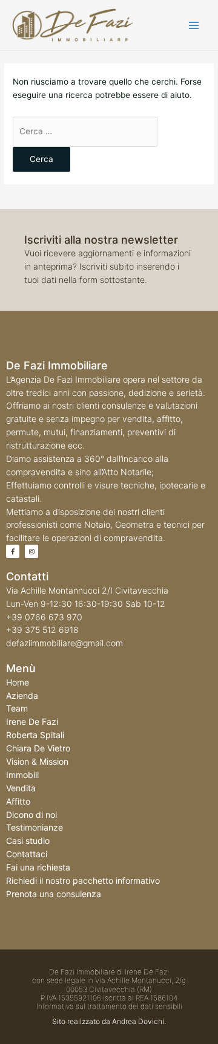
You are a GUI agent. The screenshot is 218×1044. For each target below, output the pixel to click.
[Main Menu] (194, 25)
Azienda (22, 695)
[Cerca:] (85, 131)
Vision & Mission (37, 761)
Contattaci (26, 854)
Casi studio (28, 840)
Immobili (22, 775)
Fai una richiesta (38, 867)
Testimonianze (34, 827)
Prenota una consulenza (53, 894)
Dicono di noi (31, 814)
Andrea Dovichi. (139, 1021)
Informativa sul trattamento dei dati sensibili (109, 1006)
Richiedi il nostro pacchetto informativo (83, 880)
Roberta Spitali (35, 735)
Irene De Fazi (32, 721)
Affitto (18, 801)
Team (17, 708)
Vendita (21, 788)
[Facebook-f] (12, 551)
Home (17, 682)
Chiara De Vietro (38, 748)
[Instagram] (31, 551)
